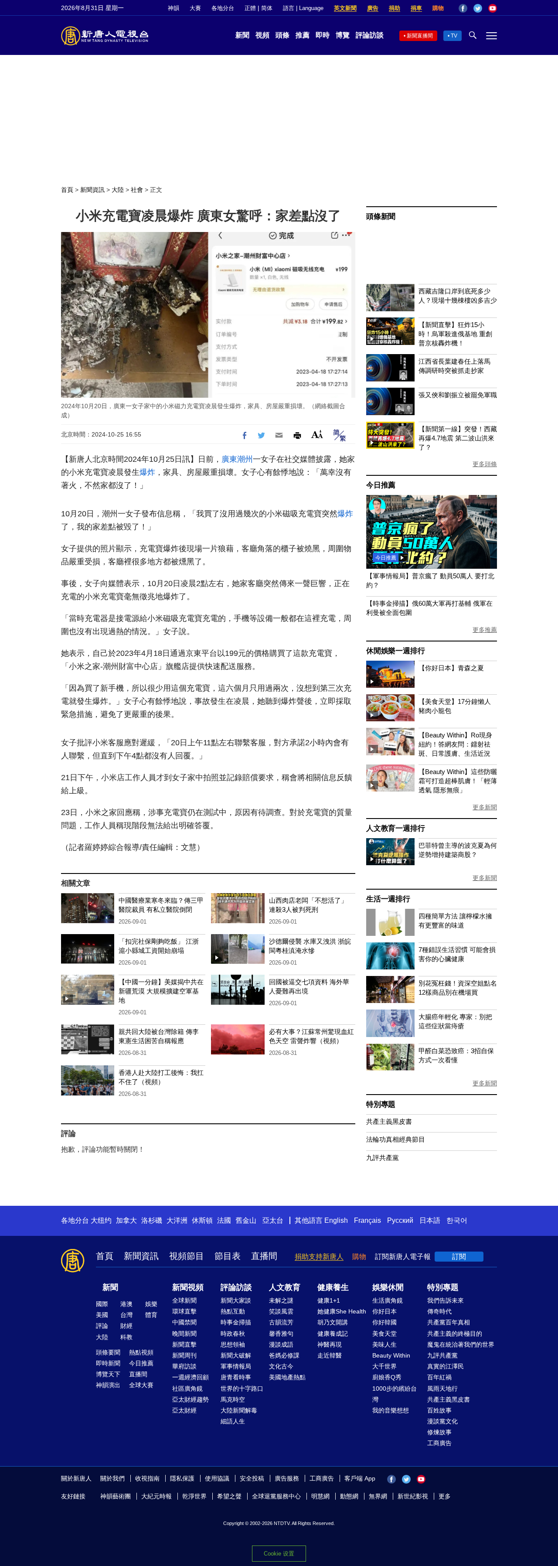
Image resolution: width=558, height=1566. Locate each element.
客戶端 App (359, 1478)
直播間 (264, 1256)
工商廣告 (439, 1443)
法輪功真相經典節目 (395, 1139)
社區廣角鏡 (187, 1388)
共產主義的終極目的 (454, 1333)
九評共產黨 (382, 1157)
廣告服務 (287, 1478)
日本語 (429, 1220)
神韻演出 (108, 1385)
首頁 (67, 189)
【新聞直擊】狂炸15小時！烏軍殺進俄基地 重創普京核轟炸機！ (455, 334)
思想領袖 (233, 1344)
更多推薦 (485, 629)
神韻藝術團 (115, 1496)
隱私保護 (182, 1478)
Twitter (477, 8)
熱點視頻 (141, 1352)
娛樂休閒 (388, 1287)
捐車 (416, 8)
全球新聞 (184, 1300)
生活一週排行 (388, 899)
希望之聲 (229, 1496)
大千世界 (384, 1366)
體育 (151, 1314)
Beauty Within (391, 1355)
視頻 (262, 35)
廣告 (372, 8)
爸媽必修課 (284, 1355)
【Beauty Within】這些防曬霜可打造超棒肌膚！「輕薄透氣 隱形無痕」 (457, 781)
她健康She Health (341, 1311)
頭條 (282, 35)
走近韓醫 (329, 1355)
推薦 (303, 35)
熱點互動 (233, 1311)
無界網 (378, 1496)
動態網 (349, 1496)
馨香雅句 (281, 1333)
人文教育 (284, 1287)
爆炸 (147, 472)
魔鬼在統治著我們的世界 (460, 1344)
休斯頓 (202, 1220)
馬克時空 (233, 1399)
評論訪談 (370, 35)
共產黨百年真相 (448, 1322)
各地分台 (222, 8)
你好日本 (384, 1311)
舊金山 (245, 1220)
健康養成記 (332, 1333)
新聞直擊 (184, 1344)
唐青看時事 (236, 1377)
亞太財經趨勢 (190, 1399)
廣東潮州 (237, 459)
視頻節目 (186, 1256)
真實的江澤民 (445, 1366)
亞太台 (272, 1220)
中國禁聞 (184, 1322)
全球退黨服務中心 (276, 1496)
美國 (102, 1314)
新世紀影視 (413, 1496)
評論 (102, 1325)
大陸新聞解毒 (239, 1410)
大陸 (118, 189)
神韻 (173, 8)
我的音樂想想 (390, 1410)
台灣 (126, 1314)
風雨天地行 (442, 1388)
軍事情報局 (236, 1366)
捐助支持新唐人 (319, 1256)
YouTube (492, 8)
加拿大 (126, 1220)
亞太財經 (184, 1410)
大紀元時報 (156, 1496)
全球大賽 (141, 1385)
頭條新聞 (380, 216)
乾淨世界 (194, 1496)
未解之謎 (281, 1300)
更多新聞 (485, 807)
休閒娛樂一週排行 (395, 651)
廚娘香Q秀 (386, 1377)
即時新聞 (108, 1363)
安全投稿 (252, 1478)
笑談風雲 (281, 1311)
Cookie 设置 (279, 1553)
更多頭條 (485, 464)
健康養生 (333, 1287)
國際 (102, 1303)
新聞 (242, 35)
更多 (445, 1496)
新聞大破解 (236, 1355)
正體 (250, 8)
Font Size (317, 434)
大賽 (195, 8)
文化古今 (281, 1366)
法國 (224, 1220)
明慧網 (320, 1496)
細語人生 (233, 1421)
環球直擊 (184, 1311)
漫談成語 (281, 1344)
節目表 (227, 1256)
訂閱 (459, 1256)
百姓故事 (439, 1410)
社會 (137, 189)
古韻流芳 (281, 1322)
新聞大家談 (236, 1300)
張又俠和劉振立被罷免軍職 (457, 395)
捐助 (394, 8)
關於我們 (112, 1478)
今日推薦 (380, 485)
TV (454, 36)
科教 (126, 1337)
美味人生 (384, 1344)
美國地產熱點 (287, 1377)
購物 (438, 8)
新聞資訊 (92, 189)
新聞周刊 (184, 1355)
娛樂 (151, 1303)
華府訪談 (184, 1366)
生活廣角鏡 (387, 1300)
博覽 (343, 35)
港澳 (126, 1303)
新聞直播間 (420, 36)
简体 (266, 8)
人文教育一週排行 (395, 828)
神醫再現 (329, 1344)
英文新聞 (345, 8)
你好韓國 (384, 1322)
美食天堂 (384, 1333)
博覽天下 (108, 1374)
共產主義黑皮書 (389, 1121)
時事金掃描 (236, 1322)
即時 (323, 35)
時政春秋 (233, 1333)
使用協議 (217, 1478)
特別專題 (380, 1104)
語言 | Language (303, 8)
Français (367, 1220)
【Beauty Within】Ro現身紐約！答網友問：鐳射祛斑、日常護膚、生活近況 (455, 744)
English (336, 1220)
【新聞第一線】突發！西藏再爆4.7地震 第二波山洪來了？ (457, 438)
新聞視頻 (188, 1287)
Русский (400, 1220)
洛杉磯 (151, 1220)
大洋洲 (177, 1220)
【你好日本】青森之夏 (451, 668)
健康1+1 (328, 1300)
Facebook (463, 8)
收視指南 (147, 1478)
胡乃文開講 (332, 1322)
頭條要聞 (108, 1352)
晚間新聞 (184, 1333)
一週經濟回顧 (190, 1377)
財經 (126, 1325)
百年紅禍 (439, 1377)
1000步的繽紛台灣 (394, 1394)
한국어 (456, 1220)
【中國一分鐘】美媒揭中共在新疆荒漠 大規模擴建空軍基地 (161, 991)
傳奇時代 (439, 1311)
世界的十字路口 (242, 1388)
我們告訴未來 (445, 1300)
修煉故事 (439, 1432)
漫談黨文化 (442, 1421)
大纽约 (101, 1220)
